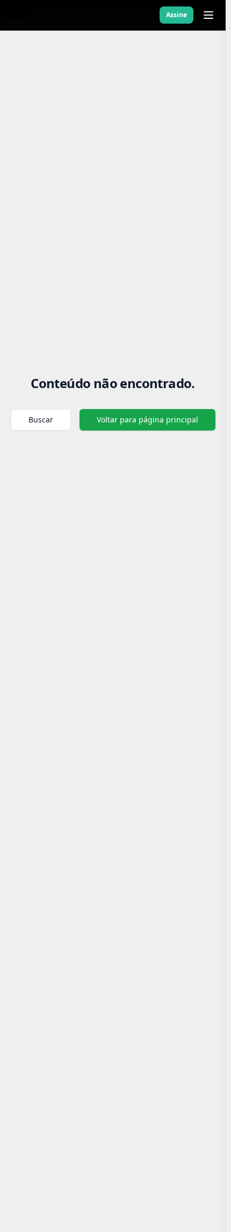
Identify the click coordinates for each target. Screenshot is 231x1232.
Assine (176, 14)
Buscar (40, 419)
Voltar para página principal (147, 419)
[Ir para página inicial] (17, 15)
